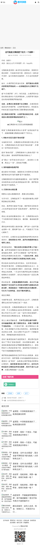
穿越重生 (26, 522)
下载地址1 (11, 384)
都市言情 (19, 522)
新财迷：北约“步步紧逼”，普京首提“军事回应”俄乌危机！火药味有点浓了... (25, 456)
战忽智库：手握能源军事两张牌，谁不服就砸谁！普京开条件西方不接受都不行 (25, 498)
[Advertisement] (20, 25)
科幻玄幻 (19, 520)
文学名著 (6, 520)
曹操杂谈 (8, 48)
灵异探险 (13, 522)
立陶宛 (10, 393)
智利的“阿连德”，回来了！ (15, 398)
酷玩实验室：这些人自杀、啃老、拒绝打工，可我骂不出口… (25, 509)
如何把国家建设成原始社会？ (16, 400)
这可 (26, 393)
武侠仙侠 (26, 520)
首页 (1, 48)
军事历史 (13, 520)
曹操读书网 (24, 526)
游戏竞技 (33, 520)
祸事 (18, 393)
